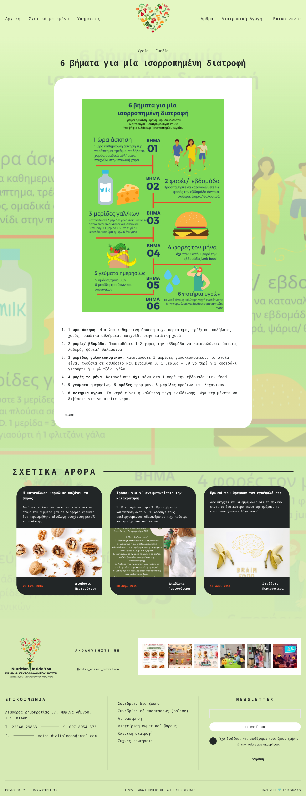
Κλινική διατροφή (135, 733)
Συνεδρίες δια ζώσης (138, 703)
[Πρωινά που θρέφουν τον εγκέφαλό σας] (247, 552)
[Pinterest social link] (228, 415)
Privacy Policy (15, 790)
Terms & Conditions (43, 790)
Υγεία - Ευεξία (153, 50)
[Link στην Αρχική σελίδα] (153, 32)
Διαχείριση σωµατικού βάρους (147, 725)
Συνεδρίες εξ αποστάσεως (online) (153, 710)
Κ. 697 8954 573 (80, 726)
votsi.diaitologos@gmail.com (67, 735)
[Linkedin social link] (233, 415)
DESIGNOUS (294, 790)
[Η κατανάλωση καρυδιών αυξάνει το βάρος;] (59, 552)
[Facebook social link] (217, 415)
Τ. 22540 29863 (21, 726)
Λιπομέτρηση (130, 718)
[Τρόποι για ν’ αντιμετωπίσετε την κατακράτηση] (153, 552)
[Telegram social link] (238, 415)
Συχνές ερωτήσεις (135, 740)
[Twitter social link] (222, 415)
